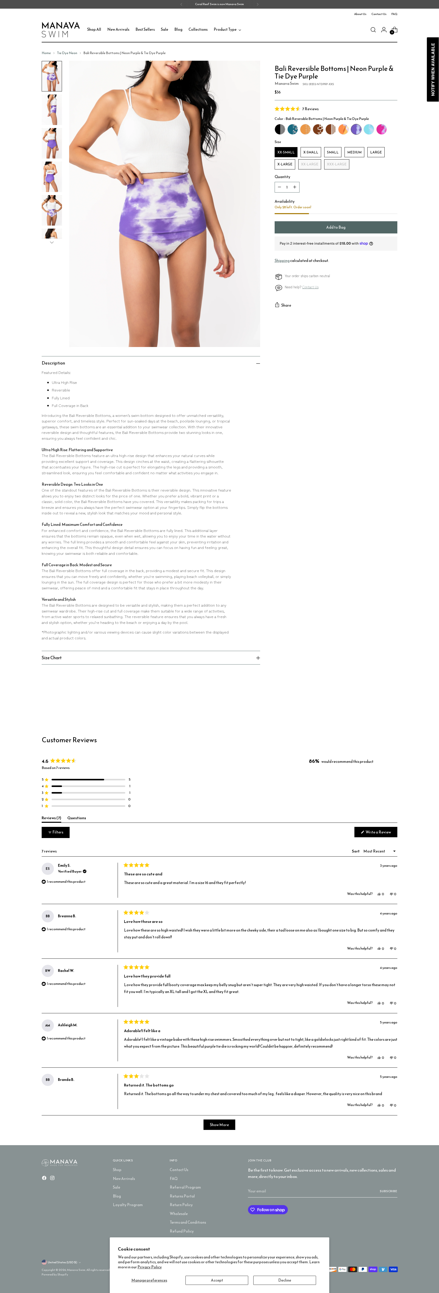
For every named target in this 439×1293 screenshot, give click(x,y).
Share (286, 305)
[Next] (257, 4)
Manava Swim (287, 83)
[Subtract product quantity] (279, 187)
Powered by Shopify (55, 1274)
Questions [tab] (76, 819)
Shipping (282, 260)
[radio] (280, 129)
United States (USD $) (62, 1262)
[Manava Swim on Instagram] (53, 1178)
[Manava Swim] (61, 29)
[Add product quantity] (294, 187)
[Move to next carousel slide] (393, 708)
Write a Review (381, 833)
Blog (117, 1196)
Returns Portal (182, 1196)
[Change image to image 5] (52, 210)
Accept (217, 1280)
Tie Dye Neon (67, 52)
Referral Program (185, 1187)
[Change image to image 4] (52, 177)
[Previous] (181, 4)
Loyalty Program (128, 1205)
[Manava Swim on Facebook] (45, 1178)
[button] (336, 109)
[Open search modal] (373, 30)
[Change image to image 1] (52, 76)
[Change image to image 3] (52, 143)
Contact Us (310, 287)
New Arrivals (124, 1178)
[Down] (52, 242)
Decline (284, 1280)
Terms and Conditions (188, 1222)
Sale (116, 1187)
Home (46, 52)
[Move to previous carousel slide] (381, 708)
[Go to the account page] (384, 30)
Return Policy (181, 1205)
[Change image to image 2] (52, 109)
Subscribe (388, 1191)
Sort (356, 851)
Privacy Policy (149, 1267)
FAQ (174, 1178)
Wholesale (179, 1214)
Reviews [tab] (51, 819)
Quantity (282, 177)
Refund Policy (182, 1231)
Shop (117, 1170)
